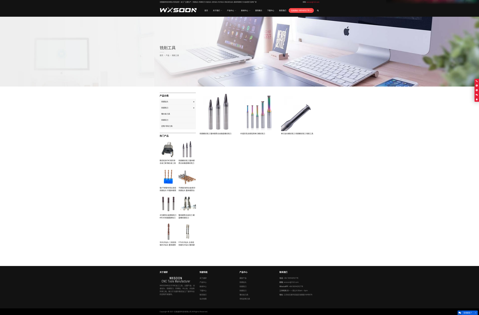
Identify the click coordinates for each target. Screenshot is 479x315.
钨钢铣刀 (164, 108)
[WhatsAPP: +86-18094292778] (477, 85)
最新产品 (243, 278)
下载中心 (203, 291)
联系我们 (203, 295)
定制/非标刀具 (167, 126)
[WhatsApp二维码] (477, 90)
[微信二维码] (477, 95)
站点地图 (203, 299)
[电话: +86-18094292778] (477, 81)
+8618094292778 (296, 286)
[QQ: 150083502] (477, 99)
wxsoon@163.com (291, 282)
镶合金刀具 (165, 114)
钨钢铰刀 (164, 120)
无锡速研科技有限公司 (182, 312)
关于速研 (203, 278)
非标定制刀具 (245, 299)
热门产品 (164, 136)
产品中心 (203, 282)
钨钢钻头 (164, 102)
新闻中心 (203, 286)
